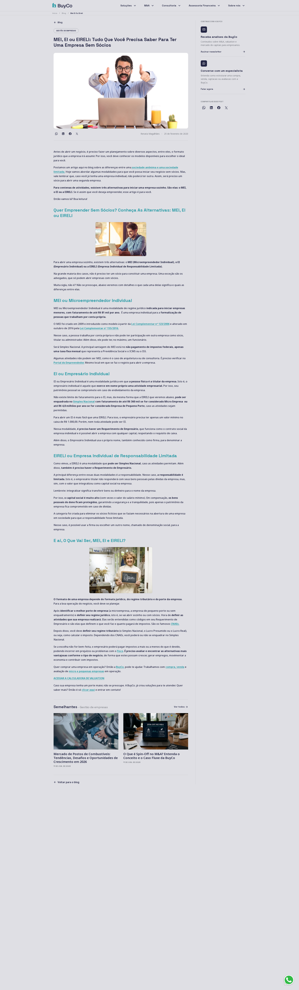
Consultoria (169, 5)
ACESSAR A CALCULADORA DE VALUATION (79, 678)
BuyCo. (120, 667)
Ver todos (179, 706)
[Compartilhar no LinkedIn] (63, 134)
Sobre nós (234, 5)
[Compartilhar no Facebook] (70, 134)
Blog (60, 22)
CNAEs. (175, 624)
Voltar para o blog (68, 782)
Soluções (126, 5)
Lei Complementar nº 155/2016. (99, 328)
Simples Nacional (84, 401)
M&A (147, 5)
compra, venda (175, 667)
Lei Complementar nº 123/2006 (150, 324)
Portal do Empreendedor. (69, 362)
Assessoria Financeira (202, 5)
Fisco (120, 651)
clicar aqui (88, 689)
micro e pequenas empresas (86, 671)
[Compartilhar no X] (77, 134)
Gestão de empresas (66, 30)
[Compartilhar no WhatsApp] (56, 134)
